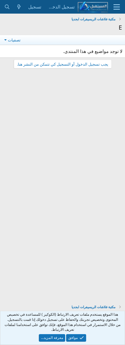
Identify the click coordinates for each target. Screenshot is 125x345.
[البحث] (7, 6)
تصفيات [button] (14, 40)
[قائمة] (117, 7)
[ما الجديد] (19, 6)
